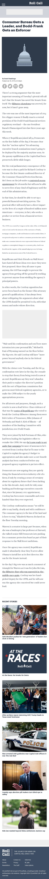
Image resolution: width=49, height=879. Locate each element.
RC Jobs (27, 863)
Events (4, 863)
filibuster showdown (21, 104)
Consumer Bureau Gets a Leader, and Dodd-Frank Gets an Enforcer (23, 26)
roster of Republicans (24, 411)
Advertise (28, 860)
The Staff (16, 865)
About (4, 860)
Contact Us (17, 860)
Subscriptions (29, 865)
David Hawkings (10, 78)
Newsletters (6, 865)
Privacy (16, 863)
